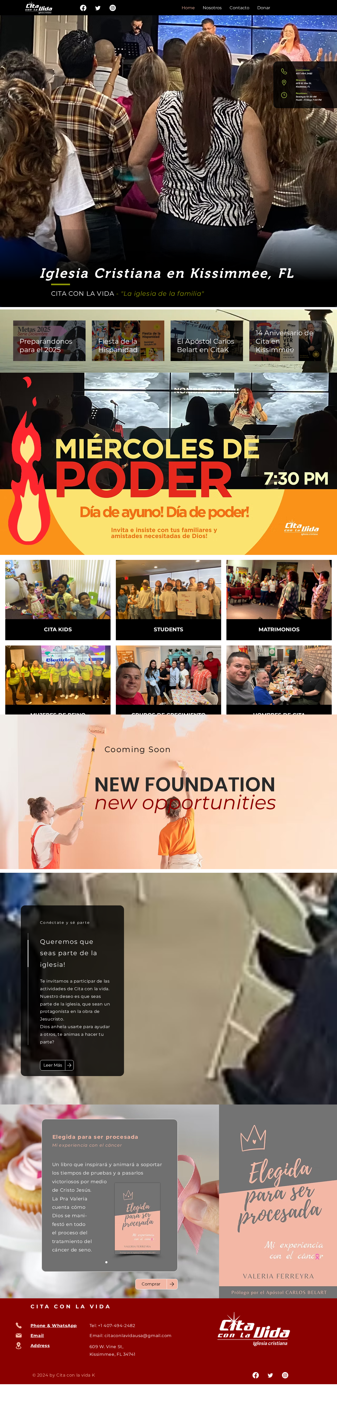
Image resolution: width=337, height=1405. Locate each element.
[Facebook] (83, 8)
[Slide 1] (106, 1262)
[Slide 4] (119, 1262)
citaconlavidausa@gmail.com (138, 1335)
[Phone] (18, 1325)
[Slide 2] (100, 1262)
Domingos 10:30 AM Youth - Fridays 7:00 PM (309, 98)
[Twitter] (98, 8)
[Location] (18, 1346)
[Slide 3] (113, 1262)
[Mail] (18, 1335)
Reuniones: (302, 93)
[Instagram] (113, 8)
